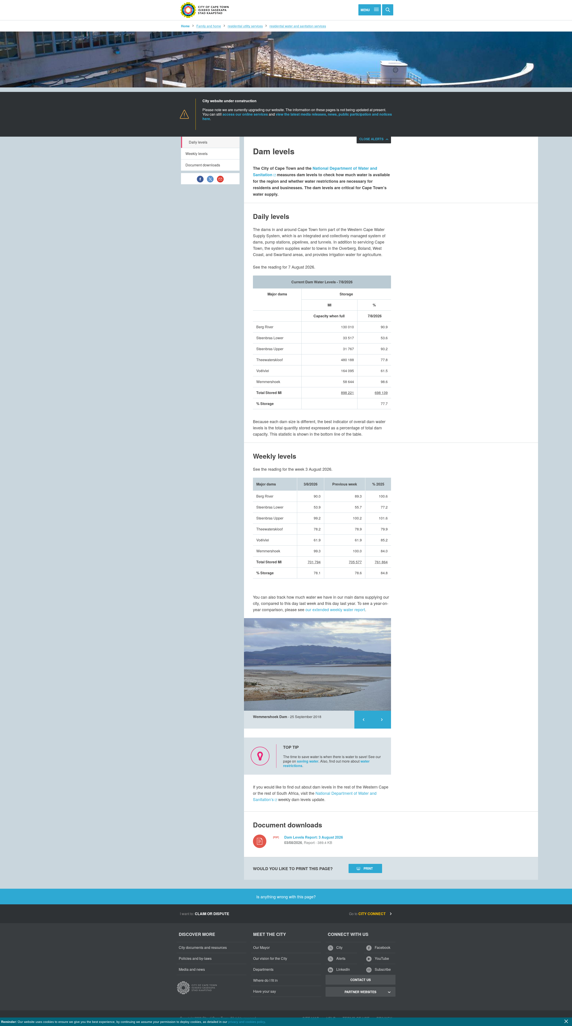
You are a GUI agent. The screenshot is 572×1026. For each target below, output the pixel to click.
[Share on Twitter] (210, 178)
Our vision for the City (270, 958)
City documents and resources (203, 947)
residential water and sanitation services (297, 26)
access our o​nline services (245, 114)
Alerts (340, 958)
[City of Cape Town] (204, 10)
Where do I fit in (265, 980)
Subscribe (382, 969)
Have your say (264, 991)
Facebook (382, 947)
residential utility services (245, 26)
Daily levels (198, 142)
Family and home (208, 26)
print (368, 868)
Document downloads (202, 164)
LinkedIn (342, 969)
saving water (307, 761)
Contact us (360, 979)
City (339, 947)
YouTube (381, 958)
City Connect (372, 913)
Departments (263, 969)
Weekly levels (196, 153)
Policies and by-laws (195, 958)
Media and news (192, 969)
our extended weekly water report (335, 609)
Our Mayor (261, 947)
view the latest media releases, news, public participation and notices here (297, 116)
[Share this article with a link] (220, 178)
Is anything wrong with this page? (286, 896)
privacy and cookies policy (246, 1022)
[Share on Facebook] (200, 178)
